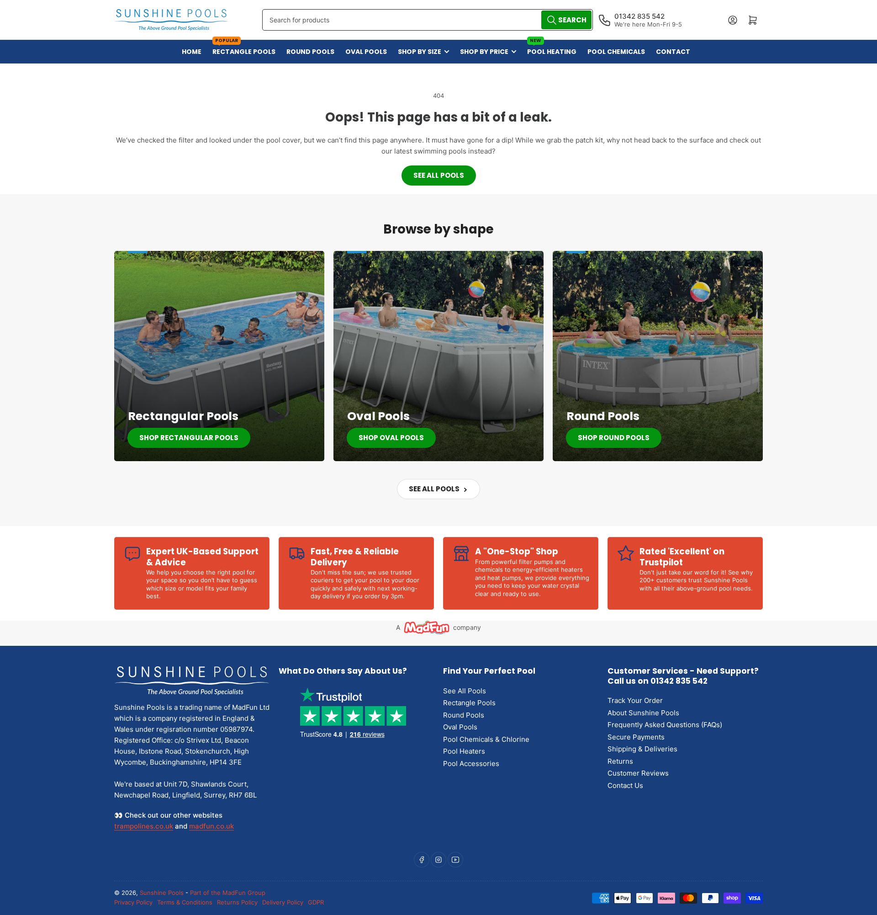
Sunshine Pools (162, 892)
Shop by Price (484, 51)
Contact (673, 51)
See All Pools (438, 175)
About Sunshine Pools (643, 712)
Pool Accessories (471, 763)
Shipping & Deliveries (642, 749)
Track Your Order (635, 700)
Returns (620, 761)
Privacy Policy (133, 902)
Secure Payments (636, 737)
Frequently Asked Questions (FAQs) (665, 724)
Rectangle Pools (243, 48)
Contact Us (625, 785)
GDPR (316, 902)
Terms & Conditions (184, 902)
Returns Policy (237, 902)
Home (191, 51)
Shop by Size (419, 51)
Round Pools (310, 51)
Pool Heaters (464, 751)
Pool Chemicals (616, 51)
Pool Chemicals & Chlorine (486, 739)
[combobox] (427, 20)
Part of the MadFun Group (227, 892)
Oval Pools (366, 51)
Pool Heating (551, 48)
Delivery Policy (282, 902)
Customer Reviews (638, 773)
